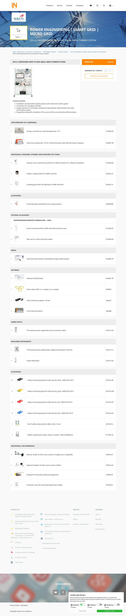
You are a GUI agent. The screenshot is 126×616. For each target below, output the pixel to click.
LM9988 (108, 311)
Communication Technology (25, 552)
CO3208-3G (110, 239)
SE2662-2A (109, 174)
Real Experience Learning (51, 543)
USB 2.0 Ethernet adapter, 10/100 (38, 300)
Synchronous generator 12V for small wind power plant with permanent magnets (55, 143)
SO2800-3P (109, 259)
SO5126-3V (109, 413)
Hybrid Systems (63, 52)
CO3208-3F (109, 228)
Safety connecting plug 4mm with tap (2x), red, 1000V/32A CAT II (49, 402)
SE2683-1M (110, 143)
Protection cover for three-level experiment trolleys (44, 485)
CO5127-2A (110, 361)
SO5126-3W (110, 391)
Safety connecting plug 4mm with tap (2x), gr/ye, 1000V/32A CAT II (50, 391)
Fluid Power (19, 562)
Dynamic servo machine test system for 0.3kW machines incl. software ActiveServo (55, 163)
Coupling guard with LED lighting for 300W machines (45, 185)
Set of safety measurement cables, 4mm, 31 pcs (44, 424)
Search (97, 514)
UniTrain (18, 542)
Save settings (82, 611)
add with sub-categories (99, 76)
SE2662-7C (109, 185)
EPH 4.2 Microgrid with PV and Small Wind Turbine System (63, 40)
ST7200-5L (109, 485)
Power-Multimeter (33, 361)
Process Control (20, 557)
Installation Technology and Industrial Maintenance (24, 515)
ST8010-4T (109, 455)
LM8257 (108, 300)
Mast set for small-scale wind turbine (39, 239)
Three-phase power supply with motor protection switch (46, 330)
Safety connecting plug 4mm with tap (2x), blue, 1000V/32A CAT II (50, 413)
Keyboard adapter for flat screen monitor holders (44, 465)
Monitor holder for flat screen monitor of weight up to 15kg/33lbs (50, 455)
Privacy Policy (100, 529)
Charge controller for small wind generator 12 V (43, 131)
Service (59, 5)
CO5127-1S (109, 350)
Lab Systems (49, 538)
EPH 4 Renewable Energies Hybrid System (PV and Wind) (88, 52)
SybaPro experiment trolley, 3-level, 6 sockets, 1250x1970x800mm (50, 435)
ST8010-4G (109, 465)
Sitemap (98, 519)
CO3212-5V (110, 330)
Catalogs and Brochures (81, 514)
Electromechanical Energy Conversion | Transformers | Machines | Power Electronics (23, 535)
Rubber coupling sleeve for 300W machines (42, 174)
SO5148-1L (109, 424)
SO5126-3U (110, 402)
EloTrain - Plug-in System (23, 547)
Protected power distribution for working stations (44, 204)
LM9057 (108, 289)
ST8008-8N (109, 204)
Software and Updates (81, 524)
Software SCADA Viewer (35, 278)
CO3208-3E (109, 131)
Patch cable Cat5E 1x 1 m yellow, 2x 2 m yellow (43, 289)
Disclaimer (99, 524)
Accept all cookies (109, 611)
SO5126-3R (109, 380)
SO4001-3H (110, 278)
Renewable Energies (49, 52)
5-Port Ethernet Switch (34, 311)
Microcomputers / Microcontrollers (57, 514)
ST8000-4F (109, 475)
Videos (75, 519)
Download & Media (49, 548)
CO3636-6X (109, 163)
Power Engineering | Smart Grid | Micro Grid (64, 31)
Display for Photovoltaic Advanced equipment (43, 475)
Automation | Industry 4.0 (54, 519)
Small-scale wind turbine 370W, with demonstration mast (47, 228)
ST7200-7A (109, 435)
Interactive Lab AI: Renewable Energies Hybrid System (48, 259)
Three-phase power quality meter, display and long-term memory (49, 350)
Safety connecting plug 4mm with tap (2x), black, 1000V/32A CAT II (50, 380)
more (49, 220)
